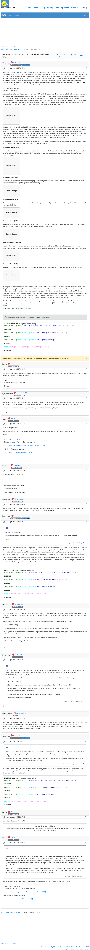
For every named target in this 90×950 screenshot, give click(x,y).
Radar (36, 8)
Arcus (13, 364)
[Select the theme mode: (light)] (85, 15)
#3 (86, 398)
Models (66, 8)
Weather (18, 50)
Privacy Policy (39, 947)
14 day (43, 8)
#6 (86, 504)
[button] (10, 15)
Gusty (13, 418)
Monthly (50, 8)
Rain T (83, 8)
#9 (86, 659)
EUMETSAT (74, 8)
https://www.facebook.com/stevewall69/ (17, 453)
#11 (86, 741)
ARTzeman (17, 465)
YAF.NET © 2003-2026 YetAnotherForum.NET (74, 947)
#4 (86, 423)
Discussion (9, 50)
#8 (86, 609)
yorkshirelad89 (22, 393)
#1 (86, 68)
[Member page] (88, 8)
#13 (86, 842)
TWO (4, 15)
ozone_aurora (21, 713)
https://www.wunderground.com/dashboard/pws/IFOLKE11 (24, 445)
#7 (86, 522)
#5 (86, 470)
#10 (86, 718)
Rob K (13, 812)
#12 (86, 817)
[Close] (87, 358)
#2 (86, 369)
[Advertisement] (45, 31)
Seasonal (58, 8)
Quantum (16, 62)
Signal (30, 8)
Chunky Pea (19, 604)
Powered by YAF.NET (51, 947)
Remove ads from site (8, 46)
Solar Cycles (19, 499)
